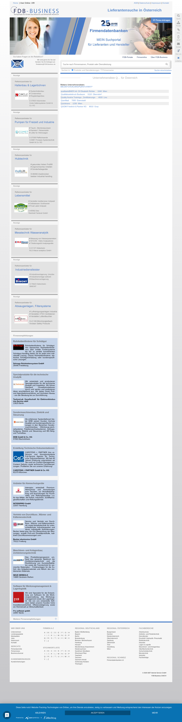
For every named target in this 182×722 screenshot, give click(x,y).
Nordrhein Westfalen (82, 651)
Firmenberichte (16, 649)
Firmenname (108, 70)
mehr (155, 712)
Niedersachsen (80, 649)
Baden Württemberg (82, 632)
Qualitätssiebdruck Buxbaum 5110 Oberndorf (81, 94)
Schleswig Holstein (82, 662)
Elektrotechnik (144, 640)
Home (15, 3)
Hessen (78, 645)
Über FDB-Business (159, 57)
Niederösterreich (113, 636)
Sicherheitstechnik (145, 651)
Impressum (156, 3)
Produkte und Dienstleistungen (87, 70)
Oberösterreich (112, 638)
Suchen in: (66, 70)
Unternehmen (16, 632)
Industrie (142, 643)
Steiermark (111, 643)
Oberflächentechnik (146, 649)
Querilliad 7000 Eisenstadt (73, 100)
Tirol (108, 645)
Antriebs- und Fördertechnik (149, 634)
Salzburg (110, 640)
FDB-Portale (127, 57)
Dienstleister (143, 636)
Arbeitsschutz (144, 632)
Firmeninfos (142, 57)
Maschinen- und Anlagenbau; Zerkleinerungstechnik (28, 551)
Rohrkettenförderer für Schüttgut (29, 341)
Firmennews (15, 651)
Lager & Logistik (145, 645)
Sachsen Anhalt (80, 660)
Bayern (77, 634)
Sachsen (78, 657)
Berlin (77, 636)
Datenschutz (144, 3)
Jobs (13, 638)
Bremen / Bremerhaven (83, 640)
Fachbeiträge (144, 657)
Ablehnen (40, 712)
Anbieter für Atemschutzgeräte (28, 483)
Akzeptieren (97, 712)
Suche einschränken (163, 70)
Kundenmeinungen (18, 662)
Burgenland (111, 632)
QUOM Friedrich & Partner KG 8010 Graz (80, 107)
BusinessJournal (17, 653)
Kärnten (110, 634)
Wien (109, 649)
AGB (136, 3)
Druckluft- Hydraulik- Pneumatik (150, 638)
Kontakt (166, 3)
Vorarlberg (111, 647)
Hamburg (78, 643)
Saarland (78, 655)
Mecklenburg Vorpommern (84, 647)
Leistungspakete (17, 634)
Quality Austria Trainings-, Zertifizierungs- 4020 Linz (84, 97)
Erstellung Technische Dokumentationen (33, 448)
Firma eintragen (163, 20)
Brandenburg (80, 638)
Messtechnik (143, 653)
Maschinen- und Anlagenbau (149, 647)
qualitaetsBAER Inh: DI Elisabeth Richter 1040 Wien (84, 91)
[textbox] (113, 64)
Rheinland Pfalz (81, 653)
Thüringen (78, 664)
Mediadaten (15, 636)
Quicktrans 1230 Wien (71, 104)
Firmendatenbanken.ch (115, 660)
